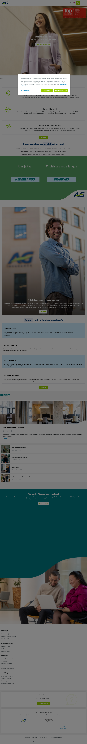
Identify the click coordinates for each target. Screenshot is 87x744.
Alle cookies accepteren (61, 90)
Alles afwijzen (47, 90)
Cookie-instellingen (25, 90)
